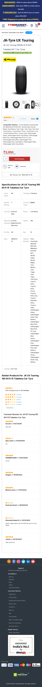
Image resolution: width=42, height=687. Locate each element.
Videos (10, 585)
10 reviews (25, 390)
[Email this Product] (37, 119)
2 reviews (18, 404)
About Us (11, 610)
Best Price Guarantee (15, 623)
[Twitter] (23, 561)
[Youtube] (33, 561)
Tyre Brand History (14, 587)
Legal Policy (12, 594)
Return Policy (12, 603)
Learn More (29, 32)
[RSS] (9, 561)
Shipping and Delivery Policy (17, 600)
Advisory (11, 577)
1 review (18, 399)
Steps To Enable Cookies (16, 619)
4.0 (6, 390)
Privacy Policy (13, 597)
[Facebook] (14, 561)
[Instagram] (19, 561)
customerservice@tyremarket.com (17, 570)
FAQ (10, 613)
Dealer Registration (14, 632)
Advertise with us (14, 626)
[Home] (17, 25)
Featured (11, 579)
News (10, 582)
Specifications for (21, 186)
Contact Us (12, 607)
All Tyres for (21, 175)
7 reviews (18, 394)
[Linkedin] (28, 561)
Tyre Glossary (13, 616)
